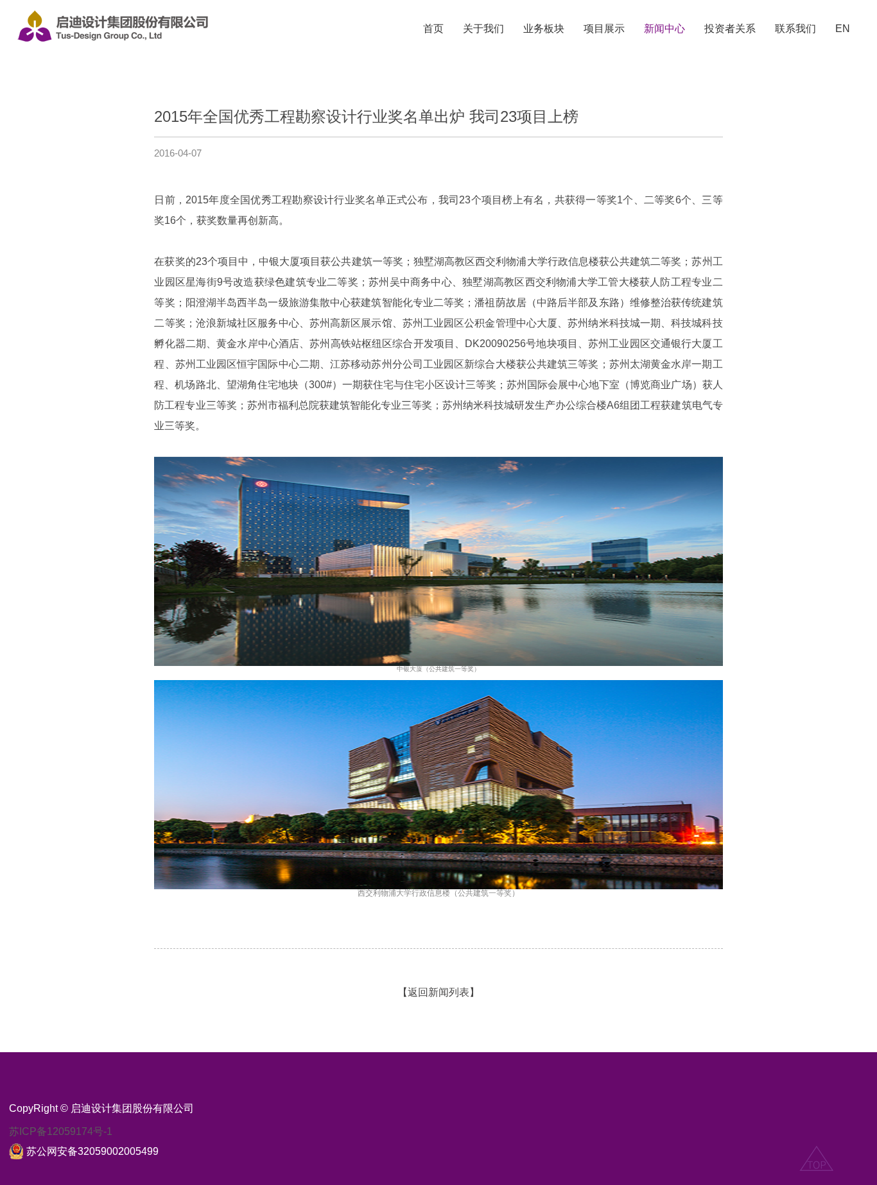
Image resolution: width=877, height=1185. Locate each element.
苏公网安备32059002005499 (92, 1151)
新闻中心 (664, 28)
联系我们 (795, 28)
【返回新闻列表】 (438, 992)
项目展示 (604, 28)
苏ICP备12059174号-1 (60, 1131)
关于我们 (483, 28)
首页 (433, 28)
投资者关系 (730, 28)
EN (842, 28)
